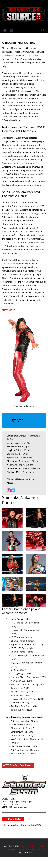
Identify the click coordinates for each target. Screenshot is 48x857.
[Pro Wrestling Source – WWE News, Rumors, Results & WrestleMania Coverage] (5, 30)
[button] (24, 310)
